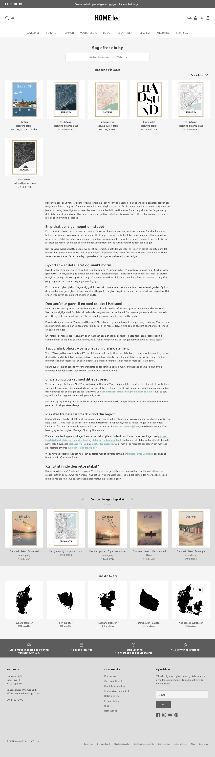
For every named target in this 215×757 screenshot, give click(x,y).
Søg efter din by (107, 47)
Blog (106, 705)
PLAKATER (51, 32)
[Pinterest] (20, 4)
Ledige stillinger (113, 700)
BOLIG (106, 32)
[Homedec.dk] (108, 18)
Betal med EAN (112, 695)
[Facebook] (6, 4)
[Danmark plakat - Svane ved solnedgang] (24, 528)
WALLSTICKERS (88, 32)
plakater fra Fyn (78, 443)
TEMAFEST (144, 32)
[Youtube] (15, 4)
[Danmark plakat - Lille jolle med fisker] (149, 528)
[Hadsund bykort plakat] (66, 99)
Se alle (108, 504)
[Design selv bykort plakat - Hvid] (66, 528)
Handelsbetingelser (114, 685)
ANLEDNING (163, 32)
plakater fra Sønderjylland (106, 439)
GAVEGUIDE (33, 32)
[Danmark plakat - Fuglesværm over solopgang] (107, 528)
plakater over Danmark (140, 453)
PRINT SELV (182, 32)
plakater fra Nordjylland (126, 426)
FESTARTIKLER (124, 32)
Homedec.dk (18, 741)
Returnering (110, 710)
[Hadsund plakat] (24, 99)
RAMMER (69, 32)
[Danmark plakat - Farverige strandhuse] (191, 528)
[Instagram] (11, 4)
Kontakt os (110, 676)
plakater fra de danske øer (82, 447)
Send (163, 704)
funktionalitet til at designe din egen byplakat (128, 391)
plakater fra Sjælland (101, 443)
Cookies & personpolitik (116, 690)
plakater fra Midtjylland (75, 439)
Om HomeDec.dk (113, 680)
